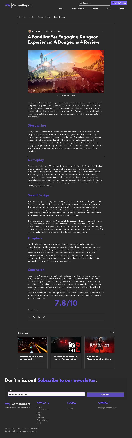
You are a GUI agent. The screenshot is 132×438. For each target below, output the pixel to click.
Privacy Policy (42, 420)
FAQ (39, 415)
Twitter (70, 409)
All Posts (21, 17)
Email (10, 390)
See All (112, 332)
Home (39, 407)
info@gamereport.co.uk (107, 408)
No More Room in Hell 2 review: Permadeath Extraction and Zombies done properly (65, 358)
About (39, 413)
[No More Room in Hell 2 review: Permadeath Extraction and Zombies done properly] (66, 345)
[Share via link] (44, 317)
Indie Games (59, 17)
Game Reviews (44, 17)
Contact (40, 418)
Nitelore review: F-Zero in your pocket (32, 358)
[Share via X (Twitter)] (34, 317)
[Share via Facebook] (29, 317)
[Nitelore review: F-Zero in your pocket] (32, 345)
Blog (39, 423)
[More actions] (103, 31)
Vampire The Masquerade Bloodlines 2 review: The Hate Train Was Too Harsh (99, 358)
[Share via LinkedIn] (39, 317)
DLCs (31, 17)
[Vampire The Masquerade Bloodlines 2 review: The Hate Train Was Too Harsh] (99, 345)
